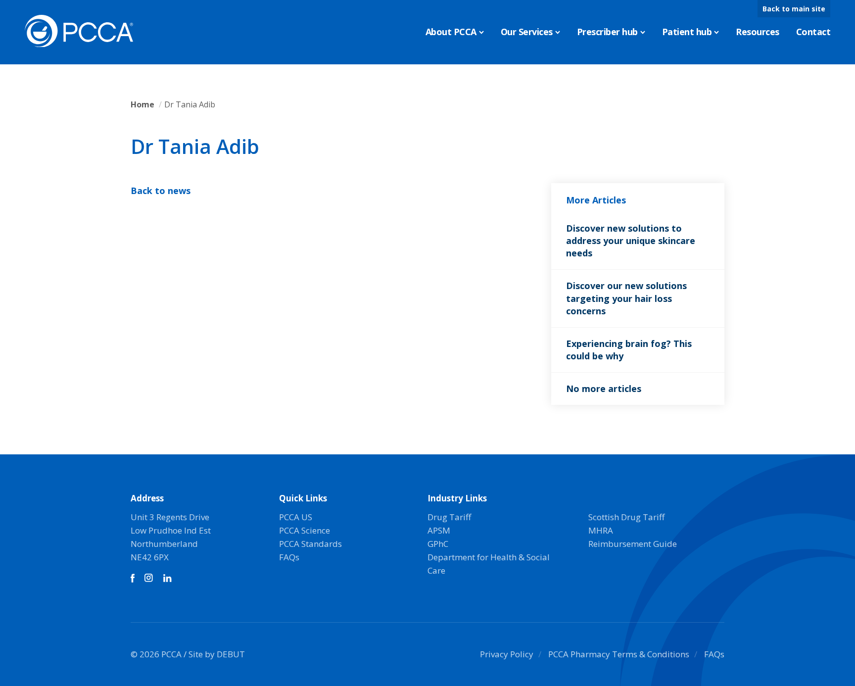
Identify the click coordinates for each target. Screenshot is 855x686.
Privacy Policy (506, 654)
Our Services (527, 32)
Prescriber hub (607, 32)
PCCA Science (304, 530)
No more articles (603, 388)
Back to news (160, 190)
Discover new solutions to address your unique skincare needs (630, 240)
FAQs (289, 557)
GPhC (438, 543)
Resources (757, 32)
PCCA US (295, 517)
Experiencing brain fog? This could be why (629, 350)
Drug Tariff (449, 517)
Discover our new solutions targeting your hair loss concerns (626, 298)
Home (142, 104)
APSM (439, 530)
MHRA (600, 530)
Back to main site (793, 8)
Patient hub (687, 32)
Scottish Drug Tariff (626, 517)
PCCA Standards (310, 543)
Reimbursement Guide (632, 543)
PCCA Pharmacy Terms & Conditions (618, 654)
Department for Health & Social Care (489, 563)
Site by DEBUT (217, 654)
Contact (813, 32)
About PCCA (451, 32)
